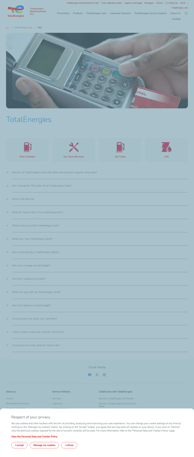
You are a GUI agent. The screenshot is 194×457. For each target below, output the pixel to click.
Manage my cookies (44, 445)
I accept (19, 445)
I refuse (69, 445)
